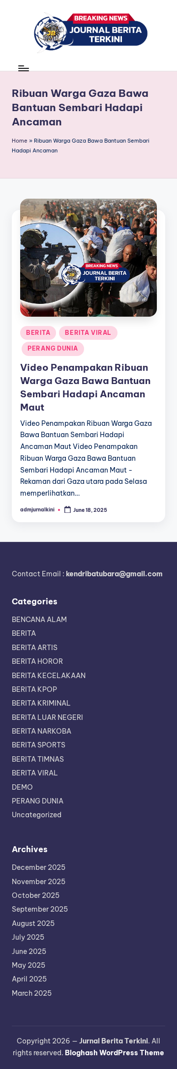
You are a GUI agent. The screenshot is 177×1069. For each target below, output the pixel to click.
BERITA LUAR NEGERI (47, 717)
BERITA (38, 332)
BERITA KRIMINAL (41, 703)
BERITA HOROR (37, 661)
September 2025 (40, 909)
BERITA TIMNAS (38, 759)
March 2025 (32, 993)
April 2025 (29, 979)
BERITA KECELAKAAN (49, 675)
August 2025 (33, 923)
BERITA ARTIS (35, 647)
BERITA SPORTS (38, 745)
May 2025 (28, 965)
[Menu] (23, 68)
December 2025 (38, 867)
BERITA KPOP (34, 689)
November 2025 (38, 881)
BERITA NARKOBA (41, 731)
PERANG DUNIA (53, 348)
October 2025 (35, 895)
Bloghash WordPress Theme (114, 1052)
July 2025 (28, 937)
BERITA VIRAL (88, 332)
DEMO (22, 787)
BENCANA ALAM (39, 619)
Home (20, 140)
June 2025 (29, 951)
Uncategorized (36, 814)
